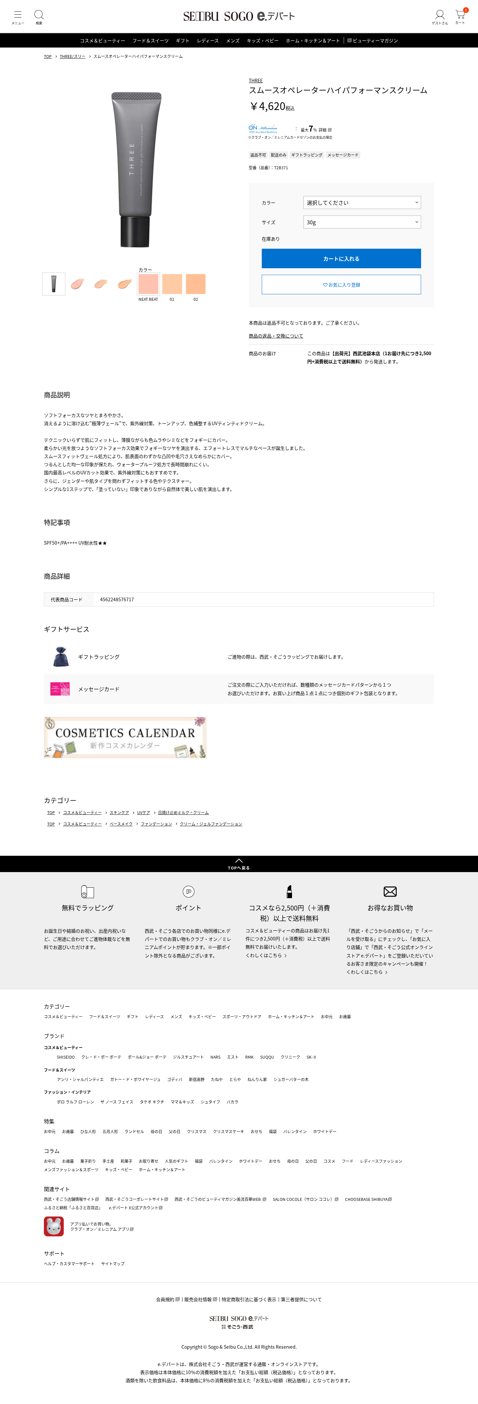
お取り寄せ (148, 1161)
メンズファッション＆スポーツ (71, 1169)
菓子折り (88, 1161)
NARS (215, 1057)
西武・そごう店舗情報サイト (69, 1199)
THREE (256, 80)
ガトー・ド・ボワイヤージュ (135, 1079)
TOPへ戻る (239, 867)
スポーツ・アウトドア (241, 1016)
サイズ (268, 222)
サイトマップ (113, 1263)
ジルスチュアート (188, 1057)
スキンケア (119, 812)
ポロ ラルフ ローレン (75, 1102)
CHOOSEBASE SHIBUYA (366, 1199)
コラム (52, 1151)
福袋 (273, 1131)
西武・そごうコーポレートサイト (134, 1199)
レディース (208, 40)
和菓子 (126, 1161)
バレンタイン (295, 1131)
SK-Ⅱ (312, 1057)
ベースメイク (121, 824)
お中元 (327, 1016)
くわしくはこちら (264, 955)
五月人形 (110, 1131)
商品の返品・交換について (276, 335)
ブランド (54, 1036)
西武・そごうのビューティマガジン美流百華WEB (218, 1199)
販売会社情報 (198, 1299)
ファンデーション (156, 824)
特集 (49, 1121)
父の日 (174, 1131)
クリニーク (290, 1057)
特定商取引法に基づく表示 (249, 1299)
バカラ (232, 1102)
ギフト (183, 40)
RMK (249, 1057)
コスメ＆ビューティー (102, 40)
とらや (235, 1079)
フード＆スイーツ (150, 40)
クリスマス (196, 1131)
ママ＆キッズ (182, 1102)
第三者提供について (301, 1299)
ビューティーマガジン (375, 40)
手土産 (108, 1161)
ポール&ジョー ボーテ (147, 1057)
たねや (217, 1079)
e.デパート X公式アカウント (133, 1207)
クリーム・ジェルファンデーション (211, 824)
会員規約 (165, 1299)
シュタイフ (210, 1102)
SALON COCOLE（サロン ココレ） (303, 1199)
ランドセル (134, 1131)
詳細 (322, 129)
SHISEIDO (66, 1057)
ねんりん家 (257, 1079)
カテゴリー (57, 1006)
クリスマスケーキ (228, 1131)
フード (347, 1161)
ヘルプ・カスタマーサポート (69, 1263)
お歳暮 (345, 1016)
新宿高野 (197, 1079)
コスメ (329, 1161)
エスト (233, 1057)
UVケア (143, 812)
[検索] (39, 17)
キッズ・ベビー (263, 40)
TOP (48, 56)
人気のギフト (176, 1161)
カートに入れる (341, 258)
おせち (256, 1131)
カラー (268, 202)
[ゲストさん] (440, 17)
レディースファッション (381, 1161)
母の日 (156, 1131)
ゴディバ (174, 1079)
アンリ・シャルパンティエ (80, 1079)
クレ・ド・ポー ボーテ (101, 1057)
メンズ (233, 40)
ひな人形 (88, 1131)
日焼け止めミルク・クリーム (183, 812)
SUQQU (267, 1057)
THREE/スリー (73, 56)
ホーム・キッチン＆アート (313, 40)
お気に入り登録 (344, 284)
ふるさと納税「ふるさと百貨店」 (73, 1207)
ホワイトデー (325, 1131)
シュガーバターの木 (291, 1079)
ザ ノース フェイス (116, 1102)
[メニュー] (18, 17)
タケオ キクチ (152, 1102)
